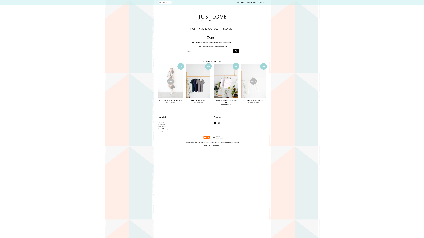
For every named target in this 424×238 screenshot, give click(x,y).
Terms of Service (208, 145)
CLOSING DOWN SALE (208, 29)
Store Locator (161, 126)
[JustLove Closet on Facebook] (215, 123)
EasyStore (236, 142)
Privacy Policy (216, 145)
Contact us (161, 122)
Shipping (160, 131)
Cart (264, 2)
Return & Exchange (163, 128)
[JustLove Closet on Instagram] (219, 123)
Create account (251, 2)
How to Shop (161, 124)
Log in (239, 2)
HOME (192, 29)
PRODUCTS (227, 29)
